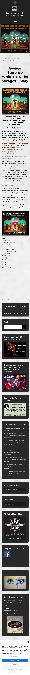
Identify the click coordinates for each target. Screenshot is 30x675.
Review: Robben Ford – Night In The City (14, 313)
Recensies (11, 61)
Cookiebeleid (11, 672)
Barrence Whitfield (7, 300)
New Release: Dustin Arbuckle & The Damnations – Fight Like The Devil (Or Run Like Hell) (15, 443)
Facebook (10, 267)
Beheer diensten (14, 656)
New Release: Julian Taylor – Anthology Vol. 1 (15, 308)
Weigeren (15, 665)
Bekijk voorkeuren (15, 669)
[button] (27, 642)
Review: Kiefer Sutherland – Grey (15, 428)
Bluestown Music (15, 13)
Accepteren (15, 660)
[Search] (24, 327)
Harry (7, 58)
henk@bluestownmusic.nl (11, 610)
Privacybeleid (18, 672)
